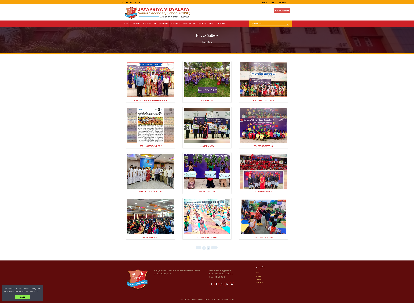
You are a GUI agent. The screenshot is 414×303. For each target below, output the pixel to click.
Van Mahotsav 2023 (207, 192)
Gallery (273, 2)
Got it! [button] (22, 297)
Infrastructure (189, 24)
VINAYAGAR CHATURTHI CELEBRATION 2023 (150, 100)
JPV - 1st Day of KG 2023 (263, 237)
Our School (135, 24)
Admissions (175, 24)
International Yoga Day (207, 237)
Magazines (265, 2)
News (211, 24)
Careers (258, 279)
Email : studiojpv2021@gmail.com (220, 271)
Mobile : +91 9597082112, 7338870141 (221, 274)
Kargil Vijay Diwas (207, 146)
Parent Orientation (150, 237)
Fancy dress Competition (263, 100)
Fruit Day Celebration (263, 146)
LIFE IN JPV (202, 24)
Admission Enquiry (281, 10)
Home (126, 24)
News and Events (284, 2)
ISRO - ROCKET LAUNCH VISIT (151, 146)
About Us (259, 276)
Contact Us (220, 24)
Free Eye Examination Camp (150, 192)
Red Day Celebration (263, 192)
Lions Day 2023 (207, 100)
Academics (147, 24)
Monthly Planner (161, 24)
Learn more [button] (33, 291)
